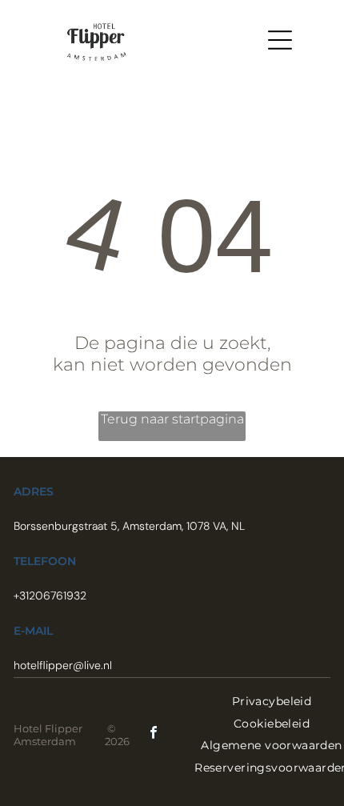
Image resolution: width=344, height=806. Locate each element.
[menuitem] (271, 701)
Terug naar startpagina (172, 419)
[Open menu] (280, 40)
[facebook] (153, 734)
